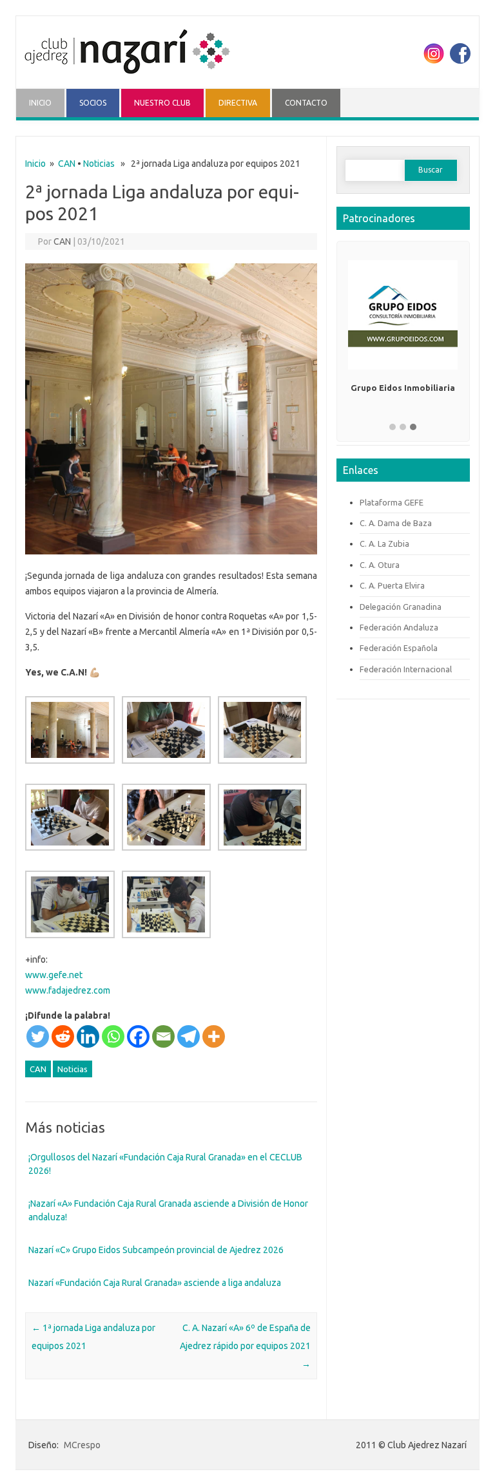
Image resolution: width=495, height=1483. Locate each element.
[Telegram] (188, 1036)
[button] (392, 427)
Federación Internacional (406, 669)
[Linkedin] (88, 1036)
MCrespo (82, 1445)
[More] (213, 1036)
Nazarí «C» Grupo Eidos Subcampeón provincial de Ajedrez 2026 (156, 1250)
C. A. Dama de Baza (396, 522)
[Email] (163, 1036)
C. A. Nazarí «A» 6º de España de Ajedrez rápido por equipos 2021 (245, 1346)
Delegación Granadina (401, 606)
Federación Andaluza (399, 627)
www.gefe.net (53, 975)
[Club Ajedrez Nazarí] (126, 80)
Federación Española (399, 647)
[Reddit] (63, 1036)
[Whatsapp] (113, 1036)
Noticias (99, 163)
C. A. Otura (380, 564)
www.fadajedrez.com (67, 990)
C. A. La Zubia (384, 543)
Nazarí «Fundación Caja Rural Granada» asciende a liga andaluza (154, 1283)
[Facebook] (138, 1036)
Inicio (35, 163)
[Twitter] (37, 1036)
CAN (66, 163)
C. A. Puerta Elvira (392, 585)
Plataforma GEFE (391, 502)
